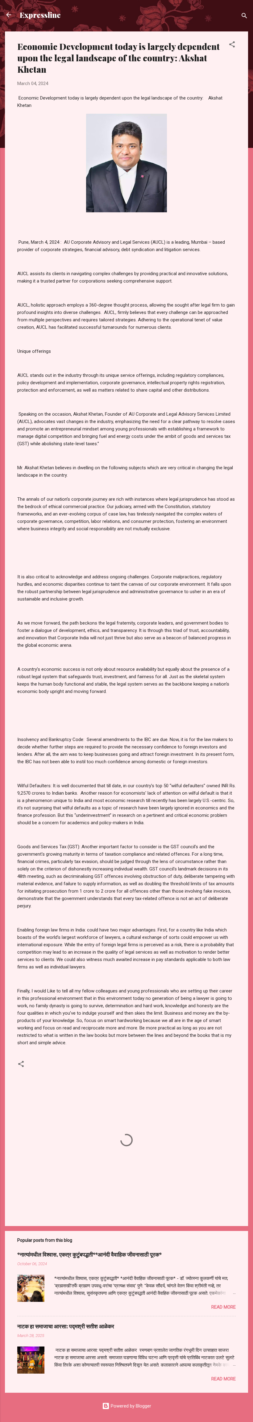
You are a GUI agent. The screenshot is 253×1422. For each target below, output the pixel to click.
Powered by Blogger (130, 1406)
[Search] (244, 16)
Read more (223, 1307)
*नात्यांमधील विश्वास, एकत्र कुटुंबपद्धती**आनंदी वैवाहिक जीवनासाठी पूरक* (89, 1254)
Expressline (40, 15)
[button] (232, 45)
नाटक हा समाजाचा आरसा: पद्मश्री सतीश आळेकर (65, 1326)
